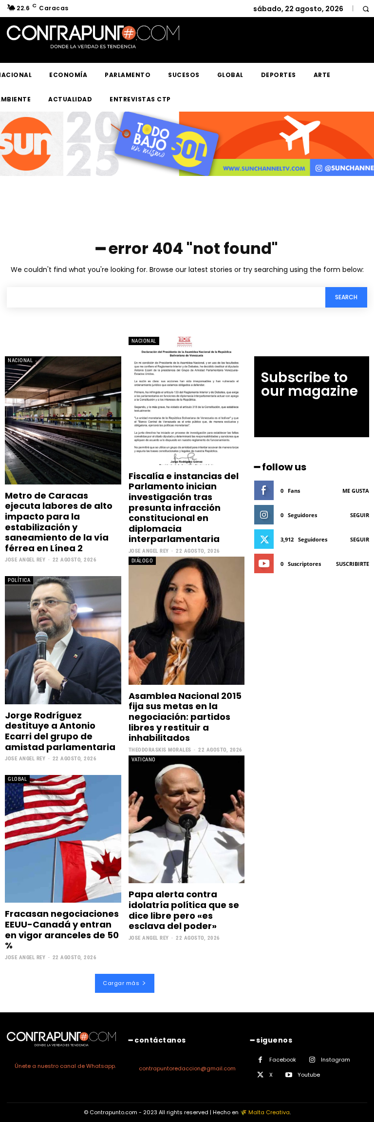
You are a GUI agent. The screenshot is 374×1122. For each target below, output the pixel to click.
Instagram (335, 1060)
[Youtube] (288, 1075)
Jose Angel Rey (25, 560)
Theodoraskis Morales (160, 750)
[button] (365, 8)
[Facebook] (260, 1060)
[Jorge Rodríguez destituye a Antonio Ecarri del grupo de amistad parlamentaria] (63, 640)
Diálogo (142, 561)
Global (17, 779)
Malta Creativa (269, 1112)
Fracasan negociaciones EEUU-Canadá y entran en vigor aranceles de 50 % (62, 929)
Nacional (20, 360)
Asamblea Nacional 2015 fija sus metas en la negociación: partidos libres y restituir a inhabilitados (185, 717)
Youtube (309, 1075)
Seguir (359, 515)
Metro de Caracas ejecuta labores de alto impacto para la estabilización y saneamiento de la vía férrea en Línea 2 (58, 521)
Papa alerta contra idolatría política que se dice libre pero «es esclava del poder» (184, 910)
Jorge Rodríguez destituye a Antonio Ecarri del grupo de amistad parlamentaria (60, 731)
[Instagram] (312, 1060)
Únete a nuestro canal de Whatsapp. (65, 1066)
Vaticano (143, 759)
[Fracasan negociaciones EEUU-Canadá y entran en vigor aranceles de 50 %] (63, 839)
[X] (260, 1075)
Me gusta (355, 490)
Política (19, 580)
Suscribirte (352, 563)
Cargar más (121, 983)
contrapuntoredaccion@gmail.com (187, 1068)
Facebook (282, 1060)
